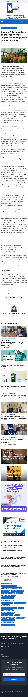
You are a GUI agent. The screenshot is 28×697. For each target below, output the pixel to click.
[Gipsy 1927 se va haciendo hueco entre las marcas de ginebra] (14, 376)
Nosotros (3, 652)
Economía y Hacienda (7, 600)
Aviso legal (3, 649)
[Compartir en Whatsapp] (14, 297)
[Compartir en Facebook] (6, 297)
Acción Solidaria (6, 583)
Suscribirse (14, 679)
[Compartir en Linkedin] (22, 297)
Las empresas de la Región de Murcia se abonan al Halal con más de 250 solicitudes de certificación (13, 567)
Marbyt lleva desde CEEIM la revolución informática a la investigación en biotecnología (12, 441)
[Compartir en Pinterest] (18, 297)
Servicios (4, 617)
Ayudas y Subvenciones (17, 590)
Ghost (9, 694)
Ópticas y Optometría (7, 610)
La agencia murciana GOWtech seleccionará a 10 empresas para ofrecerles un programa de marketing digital (13, 559)
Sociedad (11, 617)
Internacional (5, 605)
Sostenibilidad (20, 617)
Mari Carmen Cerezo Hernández (8, 43)
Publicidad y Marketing (8, 612)
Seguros (17, 615)
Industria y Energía (20, 602)
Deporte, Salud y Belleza (8, 595)
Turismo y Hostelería (6, 384)
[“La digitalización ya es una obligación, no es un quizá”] (14, 355)
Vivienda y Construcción (8, 624)
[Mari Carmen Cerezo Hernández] (14, 311)
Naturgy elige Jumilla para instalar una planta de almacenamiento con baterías (13, 574)
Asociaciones (5, 590)
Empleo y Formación (7, 602)
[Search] (22, 22)
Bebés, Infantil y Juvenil (8, 593)
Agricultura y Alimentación (9, 585)
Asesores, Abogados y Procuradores (12, 588)
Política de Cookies (5, 656)
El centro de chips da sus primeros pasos (11, 545)
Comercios (19, 593)
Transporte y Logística (8, 619)
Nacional (21, 607)
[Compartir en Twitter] (10, 297)
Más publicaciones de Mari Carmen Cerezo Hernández (13, 315)
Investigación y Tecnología (9, 27)
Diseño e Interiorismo (7, 598)
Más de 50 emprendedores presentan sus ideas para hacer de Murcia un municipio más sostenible (13, 418)
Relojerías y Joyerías (7, 615)
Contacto (3, 654)
